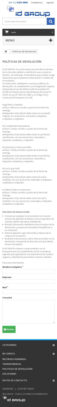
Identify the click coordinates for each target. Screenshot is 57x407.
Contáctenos (36, 2)
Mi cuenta (8, 353)
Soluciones (9, 373)
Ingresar (50, 2)
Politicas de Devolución (17, 368)
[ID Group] (28, 11)
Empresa (6, 277)
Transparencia (11, 363)
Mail (5, 287)
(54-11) (18, 2)
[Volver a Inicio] (6, 52)
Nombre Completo (12, 267)
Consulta (7, 297)
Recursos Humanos (14, 359)
